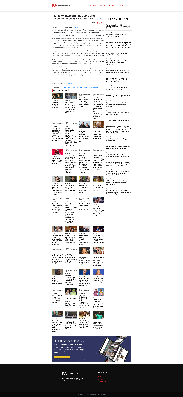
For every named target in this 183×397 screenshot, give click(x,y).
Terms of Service (102, 381)
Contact (100, 379)
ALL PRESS (103, 5)
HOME (85, 5)
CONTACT (112, 5)
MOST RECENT (94, 5)
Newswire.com (78, 27)
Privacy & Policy (102, 383)
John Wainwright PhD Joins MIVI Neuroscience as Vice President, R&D (80, 87)
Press (99, 376)
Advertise (101, 378)
